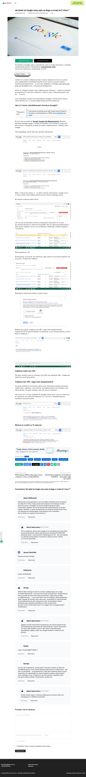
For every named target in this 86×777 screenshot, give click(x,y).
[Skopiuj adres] (58, 464)
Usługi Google (37, 459)
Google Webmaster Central (21, 459)
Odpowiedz (31, 517)
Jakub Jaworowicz (33, 527)
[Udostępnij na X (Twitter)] (51, 464)
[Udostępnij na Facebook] (41, 464)
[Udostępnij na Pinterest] (48, 464)
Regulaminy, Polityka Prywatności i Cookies (76, 773)
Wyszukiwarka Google (63, 459)
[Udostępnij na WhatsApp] (55, 464)
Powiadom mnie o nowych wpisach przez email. (34, 746)
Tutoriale (30, 459)
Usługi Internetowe (46, 459)
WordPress (27, 456)
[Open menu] (15, 3)
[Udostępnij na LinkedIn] (45, 464)
